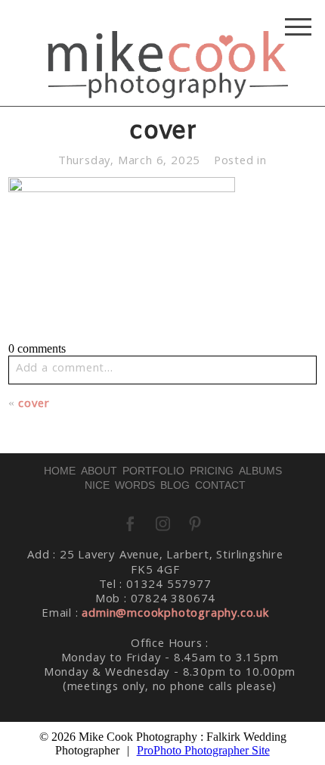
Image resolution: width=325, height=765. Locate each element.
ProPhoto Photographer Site (203, 750)
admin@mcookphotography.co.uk (175, 614)
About (99, 471)
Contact (220, 485)
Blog (175, 485)
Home (60, 471)
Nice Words (120, 485)
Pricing (212, 471)
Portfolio (153, 471)
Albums (260, 471)
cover (33, 405)
